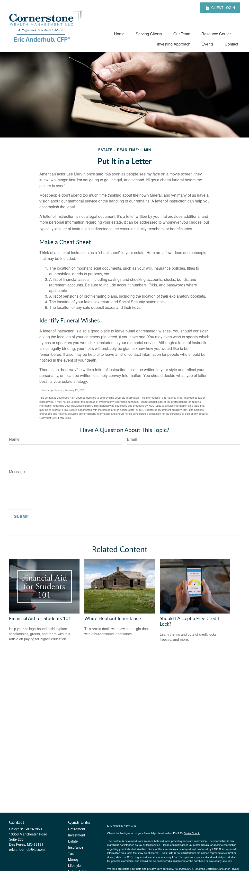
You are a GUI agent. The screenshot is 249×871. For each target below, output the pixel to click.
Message (17, 471)
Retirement (76, 828)
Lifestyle (74, 865)
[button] (119, 33)
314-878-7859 (31, 828)
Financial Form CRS (124, 825)
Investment (76, 835)
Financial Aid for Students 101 (40, 618)
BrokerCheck (192, 833)
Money (73, 859)
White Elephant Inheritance (112, 618)
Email (132, 439)
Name (14, 439)
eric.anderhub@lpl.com (27, 849)
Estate (73, 841)
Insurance (75, 847)
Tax (71, 853)
